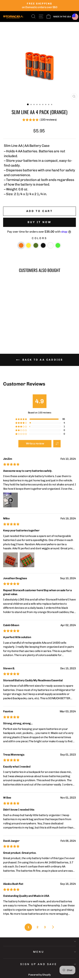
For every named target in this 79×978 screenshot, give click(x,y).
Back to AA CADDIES (42, 359)
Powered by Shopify (39, 974)
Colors (39, 238)
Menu (38, 951)
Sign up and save (38, 964)
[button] (21, 245)
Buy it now (40, 222)
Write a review (35, 443)
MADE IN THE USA (62, 16)
